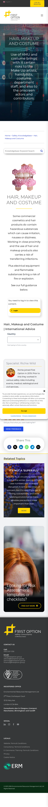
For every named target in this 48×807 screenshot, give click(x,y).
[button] (44, 391)
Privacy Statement (29, 416)
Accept (24, 411)
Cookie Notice (16, 416)
